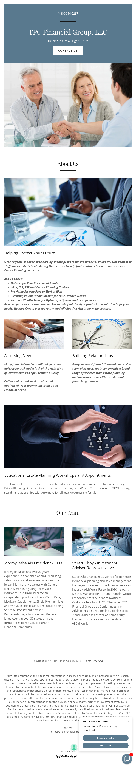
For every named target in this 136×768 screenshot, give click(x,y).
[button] (127, 759)
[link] (68, 33)
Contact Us (68, 50)
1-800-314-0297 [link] (68, 13)
